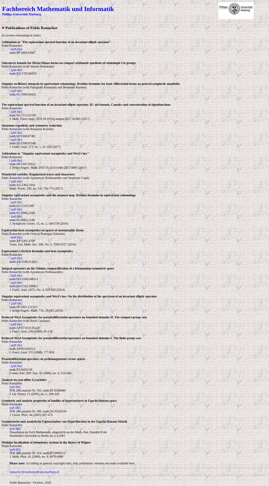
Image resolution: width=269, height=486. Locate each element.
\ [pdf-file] (15, 49)
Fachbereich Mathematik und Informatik (58, 8)
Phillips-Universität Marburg (21, 14)
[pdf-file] (14, 387)
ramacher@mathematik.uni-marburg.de (34, 472)
